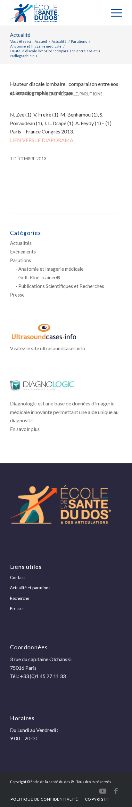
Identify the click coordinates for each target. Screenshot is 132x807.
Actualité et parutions (30, 587)
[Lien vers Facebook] (115, 791)
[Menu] (113, 13)
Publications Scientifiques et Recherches (61, 286)
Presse (17, 295)
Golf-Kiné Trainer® (39, 277)
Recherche (19, 598)
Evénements (23, 251)
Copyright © (20, 782)
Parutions (90, 93)
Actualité (20, 35)
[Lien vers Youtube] (102, 791)
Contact (17, 577)
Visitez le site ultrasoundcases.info (47, 348)
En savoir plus (25, 429)
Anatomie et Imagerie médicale (44, 93)
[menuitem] (113, 13)
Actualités (21, 243)
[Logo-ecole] (55, 13)
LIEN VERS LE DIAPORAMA (41, 140)
